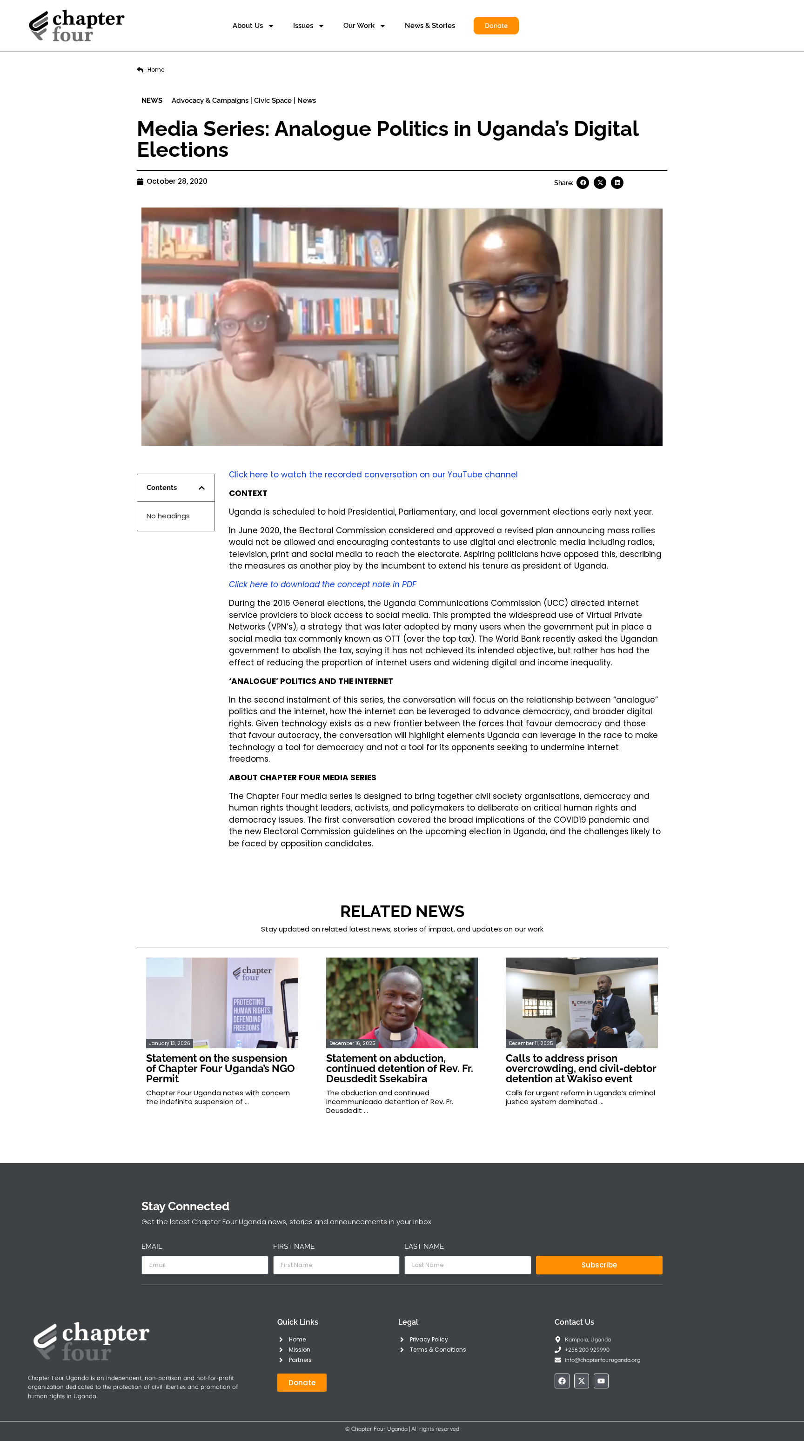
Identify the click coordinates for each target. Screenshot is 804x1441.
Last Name (424, 1247)
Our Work (359, 25)
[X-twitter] (581, 1381)
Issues (303, 25)
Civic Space (273, 100)
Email (151, 1247)
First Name (294, 1247)
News (306, 100)
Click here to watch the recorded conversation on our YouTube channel (373, 474)
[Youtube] (601, 1381)
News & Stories (430, 25)
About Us (248, 25)
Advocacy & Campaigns (210, 100)
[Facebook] (562, 1381)
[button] (582, 182)
